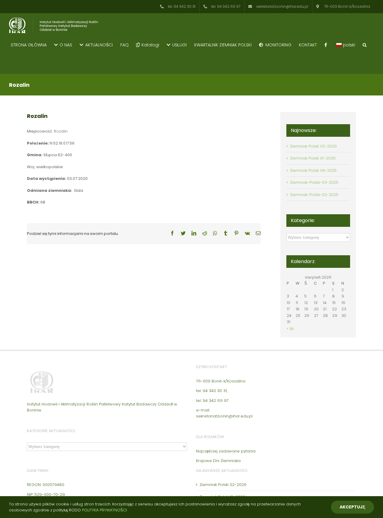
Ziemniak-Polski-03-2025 (314, 182)
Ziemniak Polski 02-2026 (313, 146)
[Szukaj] (365, 44)
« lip (290, 328)
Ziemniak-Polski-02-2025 (314, 195)
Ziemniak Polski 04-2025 (313, 170)
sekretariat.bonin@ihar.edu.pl (224, 416)
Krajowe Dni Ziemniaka (218, 461)
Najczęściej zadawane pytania (226, 451)
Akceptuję (352, 507)
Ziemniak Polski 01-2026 (313, 158)
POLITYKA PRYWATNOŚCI (104, 510)
